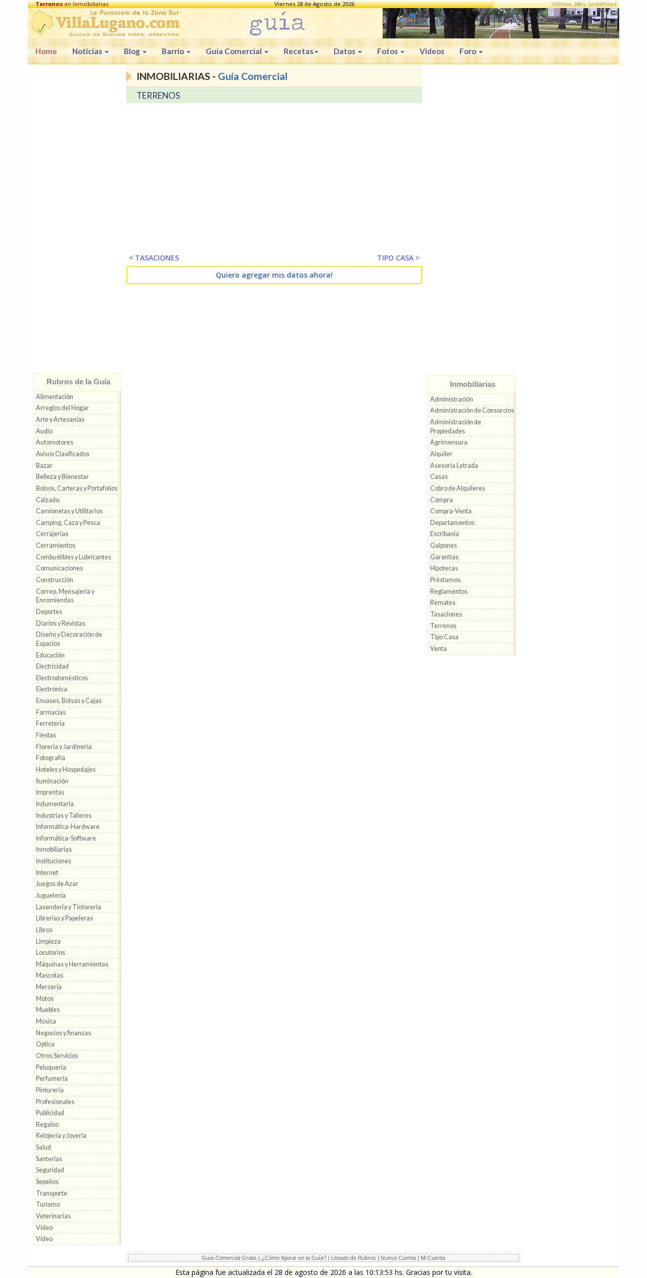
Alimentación (54, 397)
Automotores (54, 442)
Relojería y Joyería (61, 1135)
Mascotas (49, 975)
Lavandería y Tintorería (68, 907)
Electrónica (51, 689)
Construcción (54, 580)
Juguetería (51, 895)
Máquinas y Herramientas (72, 964)
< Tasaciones (154, 257)
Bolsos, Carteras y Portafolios (77, 488)
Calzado (47, 500)
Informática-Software (66, 838)
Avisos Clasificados (62, 454)
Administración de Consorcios (472, 410)
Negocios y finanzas (63, 1033)
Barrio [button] (174, 51)
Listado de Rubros (353, 1258)
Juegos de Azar (57, 884)
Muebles (48, 1009)
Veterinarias (53, 1216)
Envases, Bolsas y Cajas (69, 700)
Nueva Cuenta (398, 1258)
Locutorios (50, 952)
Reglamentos (449, 591)
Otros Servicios (57, 1056)
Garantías (444, 557)
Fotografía (50, 758)
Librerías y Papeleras (64, 918)
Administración (451, 399)
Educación (50, 655)
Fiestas (46, 735)
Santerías (49, 1159)
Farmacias (51, 712)
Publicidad (50, 1113)
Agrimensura (449, 442)
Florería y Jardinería (63, 747)
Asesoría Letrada (454, 465)
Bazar (44, 465)
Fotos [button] (388, 51)
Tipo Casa (444, 637)
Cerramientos (55, 545)
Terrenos (443, 626)
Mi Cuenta (433, 1258)
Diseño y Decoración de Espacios (69, 639)
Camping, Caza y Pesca (68, 522)
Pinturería (50, 1090)
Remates (442, 602)
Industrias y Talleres (63, 815)
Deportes (49, 611)
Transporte (51, 1193)
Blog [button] (133, 51)
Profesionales (55, 1102)
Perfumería (52, 1078)
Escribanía (444, 534)
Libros (44, 930)
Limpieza (48, 941)
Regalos (47, 1124)
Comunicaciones (59, 568)
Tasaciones (446, 614)
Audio (44, 431)
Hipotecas (444, 568)
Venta (438, 648)
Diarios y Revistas (60, 623)
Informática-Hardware (68, 826)
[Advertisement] (77, 221)
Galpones (443, 545)
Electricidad (52, 666)
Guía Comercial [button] (234, 51)
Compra (441, 500)
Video (44, 1227)
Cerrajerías (52, 534)
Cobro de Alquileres (457, 488)
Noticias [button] (88, 51)
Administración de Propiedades (455, 426)
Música (46, 1021)
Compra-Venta (451, 511)
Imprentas (50, 792)
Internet (47, 872)
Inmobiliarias (54, 849)
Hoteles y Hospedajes (66, 769)
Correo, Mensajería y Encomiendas (65, 596)
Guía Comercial (253, 76)
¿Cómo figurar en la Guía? (294, 1258)
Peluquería (51, 1067)
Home (46, 51)
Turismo (48, 1204)
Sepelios (47, 1181)
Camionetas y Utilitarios (69, 511)
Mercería (49, 987)
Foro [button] (468, 51)
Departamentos (452, 522)
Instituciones (53, 861)
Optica (45, 1044)
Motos (45, 998)
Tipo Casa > (398, 257)
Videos (432, 51)
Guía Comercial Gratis (229, 1258)
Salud (43, 1147)
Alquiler (441, 454)
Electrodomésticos (62, 678)
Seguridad (50, 1170)
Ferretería (50, 723)
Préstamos (445, 580)
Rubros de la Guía (78, 381)
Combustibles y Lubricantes (73, 557)
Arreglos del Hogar (62, 408)
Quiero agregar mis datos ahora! (274, 275)
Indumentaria (55, 804)
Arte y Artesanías (60, 419)
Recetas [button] (298, 51)
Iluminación (52, 781)
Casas (439, 476)
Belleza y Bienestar (62, 476)
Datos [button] (345, 51)
